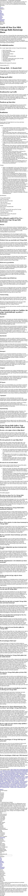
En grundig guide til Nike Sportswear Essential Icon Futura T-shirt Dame (13, 785)
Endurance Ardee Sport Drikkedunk (8, 773)
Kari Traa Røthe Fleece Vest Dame (18, 783)
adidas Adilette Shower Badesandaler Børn (19, 769)
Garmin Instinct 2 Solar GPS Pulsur (11, 781)
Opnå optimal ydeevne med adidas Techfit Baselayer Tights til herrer (13, 778)
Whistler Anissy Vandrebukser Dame (17, 787)
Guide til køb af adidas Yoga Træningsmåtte (14, 777)
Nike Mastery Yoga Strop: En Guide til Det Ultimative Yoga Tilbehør (14, 775)
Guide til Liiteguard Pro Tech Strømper (8, 784)
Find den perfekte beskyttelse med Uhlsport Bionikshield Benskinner (12, 776)
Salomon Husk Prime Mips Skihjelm (11, 774)
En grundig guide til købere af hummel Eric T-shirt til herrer (15, 771)
